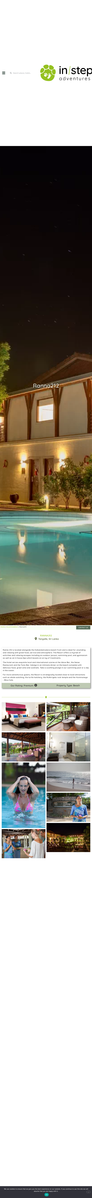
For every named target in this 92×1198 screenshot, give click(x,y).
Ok (47, 1195)
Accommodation (12, 627)
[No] (88, 1192)
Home (3, 627)
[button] (3, 73)
